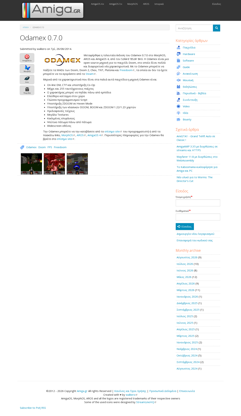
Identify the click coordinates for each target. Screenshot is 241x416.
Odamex (31, 147)
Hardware (189, 54)
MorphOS (132, 3)
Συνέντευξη (190, 99)
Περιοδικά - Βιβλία (194, 93)
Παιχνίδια (27, 93)
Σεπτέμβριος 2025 (188, 309)
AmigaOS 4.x (97, 3)
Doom (42, 147)
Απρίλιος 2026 (186, 283)
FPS (49, 147)
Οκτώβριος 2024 (187, 355)
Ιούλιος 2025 (185, 316)
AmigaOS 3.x (115, 3)
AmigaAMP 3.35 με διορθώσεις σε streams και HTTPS (197, 148)
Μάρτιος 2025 (185, 336)
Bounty (187, 119)
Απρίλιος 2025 (186, 329)
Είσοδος (216, 3)
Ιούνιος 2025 (185, 322)
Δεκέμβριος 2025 (187, 303)
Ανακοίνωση (190, 73)
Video (186, 106)
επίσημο (112, 131)
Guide (186, 67)
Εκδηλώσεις (190, 86)
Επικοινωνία (187, 391)
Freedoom (60, 147)
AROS (146, 3)
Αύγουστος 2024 (187, 368)
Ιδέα (185, 113)
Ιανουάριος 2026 (187, 296)
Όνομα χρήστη (183, 197)
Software (188, 60)
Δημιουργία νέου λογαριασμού (195, 233)
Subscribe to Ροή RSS (33, 407)
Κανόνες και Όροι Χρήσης (130, 391)
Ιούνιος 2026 (185, 270)
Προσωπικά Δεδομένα (162, 391)
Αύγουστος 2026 (187, 257)
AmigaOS (94, 135)
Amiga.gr (82, 391)
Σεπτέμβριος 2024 (188, 362)
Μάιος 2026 (184, 277)
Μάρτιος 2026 (185, 290)
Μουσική (188, 80)
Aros (27, 82)
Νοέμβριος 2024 (187, 349)
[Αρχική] (54, 10)
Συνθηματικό (182, 211)
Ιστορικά (159, 3)
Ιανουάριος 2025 (187, 342)
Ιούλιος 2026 (185, 264)
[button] (62, 59)
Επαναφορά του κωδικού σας (195, 240)
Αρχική (26, 27)
